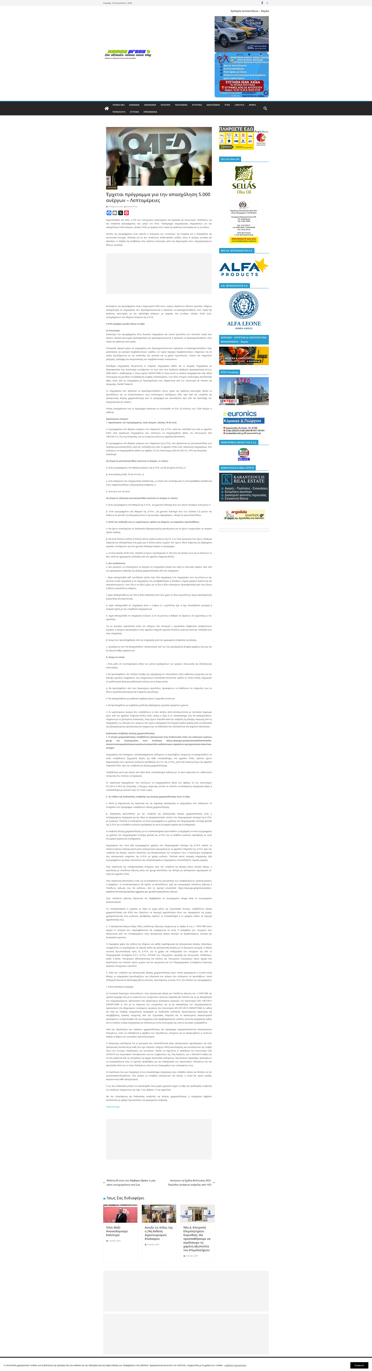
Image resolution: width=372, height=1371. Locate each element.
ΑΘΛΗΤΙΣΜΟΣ (213, 104)
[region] (186, 1364)
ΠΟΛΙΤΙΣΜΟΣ (181, 104)
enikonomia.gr (112, 1106)
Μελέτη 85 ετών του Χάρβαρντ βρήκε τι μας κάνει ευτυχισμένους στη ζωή (131, 1182)
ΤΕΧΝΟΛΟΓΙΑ (118, 111)
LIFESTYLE (239, 104)
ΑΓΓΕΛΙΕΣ (134, 111)
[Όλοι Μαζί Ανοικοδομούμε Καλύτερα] (120, 1206)
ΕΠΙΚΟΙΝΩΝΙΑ (150, 111)
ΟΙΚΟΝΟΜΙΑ (150, 104)
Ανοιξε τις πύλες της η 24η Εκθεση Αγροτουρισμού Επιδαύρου (159, 1233)
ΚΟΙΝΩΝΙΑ (134, 104)
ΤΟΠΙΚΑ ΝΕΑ (118, 104)
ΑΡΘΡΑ (252, 104)
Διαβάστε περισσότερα (235, 1365)
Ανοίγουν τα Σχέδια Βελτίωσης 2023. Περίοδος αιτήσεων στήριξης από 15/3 (189, 1182)
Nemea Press (131, 206)
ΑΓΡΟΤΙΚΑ (197, 104)
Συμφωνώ (359, 1365)
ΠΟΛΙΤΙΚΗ (165, 104)
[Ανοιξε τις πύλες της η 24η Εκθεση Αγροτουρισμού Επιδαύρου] (159, 1206)
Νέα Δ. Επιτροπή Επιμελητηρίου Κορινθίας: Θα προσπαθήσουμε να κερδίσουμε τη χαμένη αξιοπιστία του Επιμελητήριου (196, 1238)
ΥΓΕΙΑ (227, 104)
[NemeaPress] (106, 108)
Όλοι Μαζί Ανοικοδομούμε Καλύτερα (117, 1231)
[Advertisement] (159, 273)
